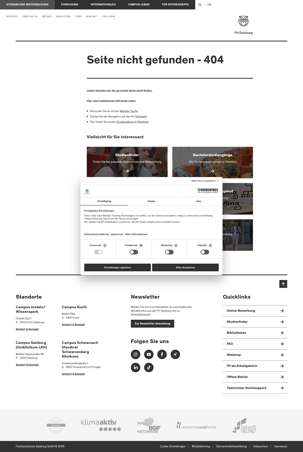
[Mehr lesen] (127, 162)
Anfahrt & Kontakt (27, 329)
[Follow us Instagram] (135, 355)
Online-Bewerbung (241, 311)
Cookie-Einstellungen (172, 446)
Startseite (141, 116)
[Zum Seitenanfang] (283, 284)
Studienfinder (237, 322)
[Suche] (200, 4)
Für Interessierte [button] (175, 4)
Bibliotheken (236, 333)
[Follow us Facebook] (162, 355)
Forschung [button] (69, 4)
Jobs (78, 16)
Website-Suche (129, 111)
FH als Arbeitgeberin (242, 366)
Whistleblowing (201, 446)
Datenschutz (260, 446)
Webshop (234, 355)
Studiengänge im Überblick (132, 122)
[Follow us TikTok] (149, 368)
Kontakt (91, 16)
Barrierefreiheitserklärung (231, 446)
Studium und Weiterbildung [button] (27, 4)
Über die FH (31, 16)
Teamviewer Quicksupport (246, 388)
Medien (47, 16)
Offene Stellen (237, 377)
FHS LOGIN (108, 16)
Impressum (280, 446)
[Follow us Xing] (175, 355)
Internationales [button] (103, 4)
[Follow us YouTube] (149, 355)
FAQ (230, 344)
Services (12, 16)
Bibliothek (63, 16)
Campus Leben (138, 4)
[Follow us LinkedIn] (135, 368)
